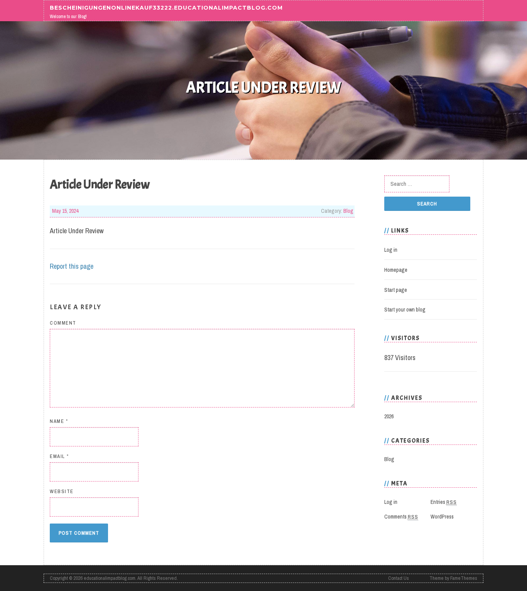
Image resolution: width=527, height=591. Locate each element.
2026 (389, 416)
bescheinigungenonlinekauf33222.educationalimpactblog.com (166, 7)
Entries (444, 501)
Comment (63, 323)
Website (62, 491)
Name (59, 421)
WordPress (442, 516)
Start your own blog (405, 309)
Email (59, 456)
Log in (390, 249)
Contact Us (398, 578)
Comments (401, 516)
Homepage (395, 269)
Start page (395, 289)
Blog (348, 210)
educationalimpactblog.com (109, 578)
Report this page (71, 266)
